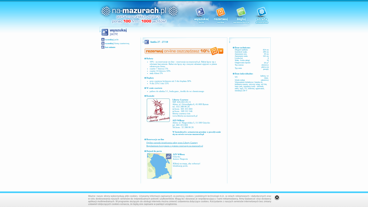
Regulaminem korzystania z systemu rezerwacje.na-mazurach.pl (174, 146)
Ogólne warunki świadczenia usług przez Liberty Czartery (172, 142)
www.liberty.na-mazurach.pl (184, 116)
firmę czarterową (117, 43)
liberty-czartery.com (181, 113)
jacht (111, 39)
